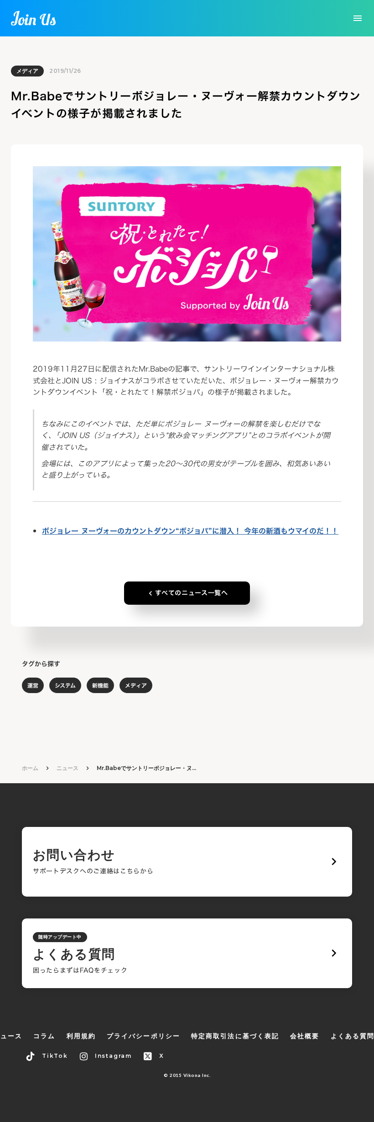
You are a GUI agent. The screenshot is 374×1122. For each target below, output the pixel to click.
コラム (44, 1036)
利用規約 (81, 1036)
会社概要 (304, 1036)
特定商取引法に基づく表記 (235, 1036)
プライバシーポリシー (143, 1036)
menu (357, 18)
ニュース (67, 768)
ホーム (30, 768)
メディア (27, 70)
